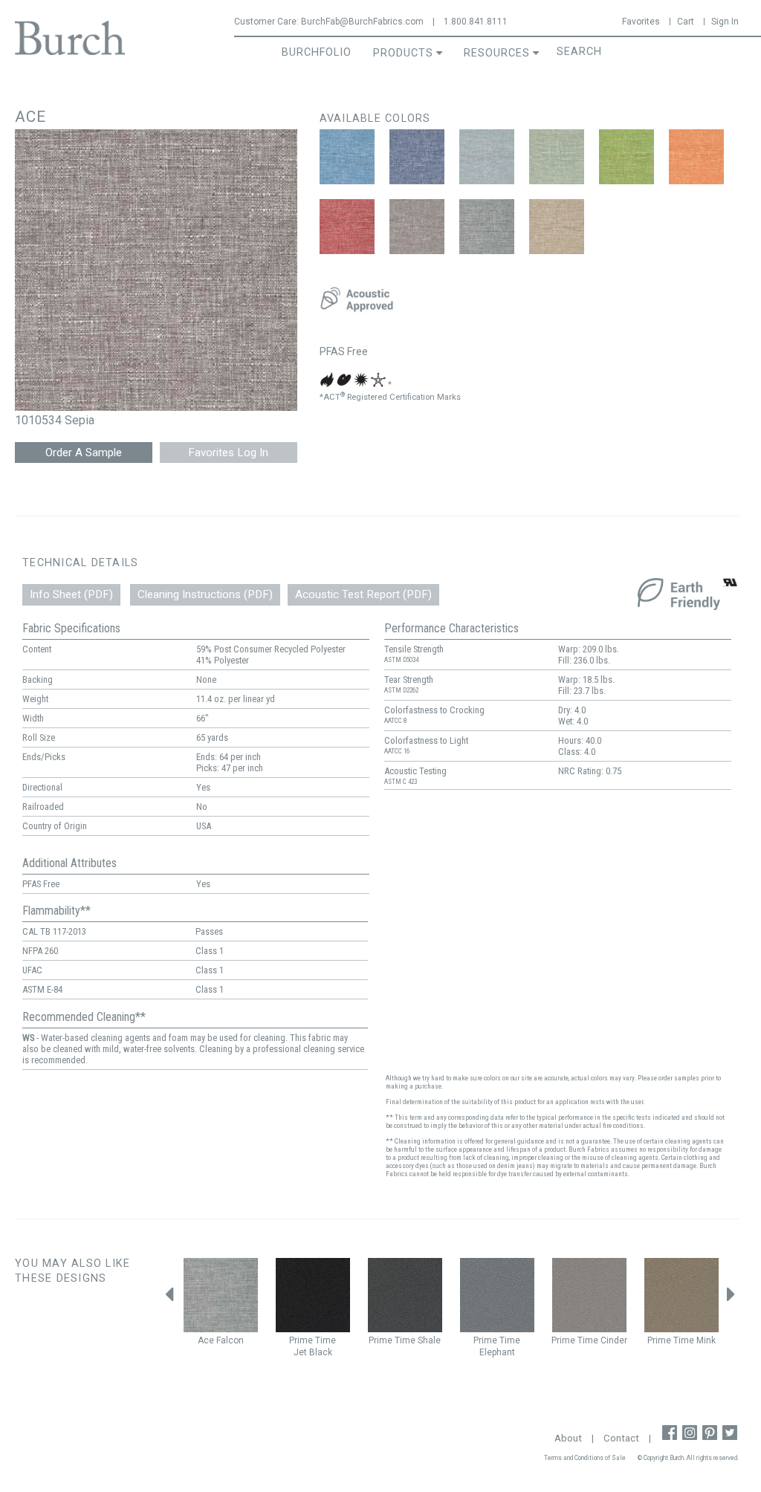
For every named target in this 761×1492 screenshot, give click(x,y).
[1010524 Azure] (347, 156)
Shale (429, 1340)
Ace (206, 1340)
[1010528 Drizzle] (486, 156)
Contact (621, 1438)
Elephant (497, 1352)
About (568, 1438)
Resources (497, 53)
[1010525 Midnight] (416, 156)
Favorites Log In (228, 452)
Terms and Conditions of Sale (585, 1458)
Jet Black (313, 1352)
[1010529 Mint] (556, 156)
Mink (706, 1340)
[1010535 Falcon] (486, 226)
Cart (685, 21)
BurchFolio (317, 52)
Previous (168, 1299)
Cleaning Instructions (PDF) (205, 594)
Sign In (725, 21)
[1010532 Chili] (347, 226)
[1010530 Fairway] (626, 156)
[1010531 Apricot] (696, 156)
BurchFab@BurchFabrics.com (362, 21)
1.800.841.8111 (476, 21)
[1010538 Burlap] (556, 226)
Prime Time (312, 1340)
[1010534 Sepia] (416, 226)
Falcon (230, 1340)
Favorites (641, 21)
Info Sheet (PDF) (71, 594)
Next (731, 1299)
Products (403, 53)
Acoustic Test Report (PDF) (363, 594)
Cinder (613, 1340)
